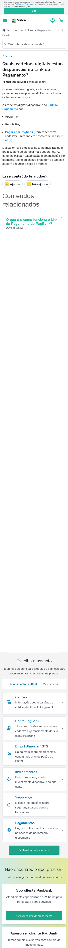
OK (34, 11)
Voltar (8, 56)
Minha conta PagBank (24, 684)
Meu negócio (50, 684)
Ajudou (15, 184)
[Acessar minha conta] (52, 20)
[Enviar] (5, 44)
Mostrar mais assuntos (36, 850)
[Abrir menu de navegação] (5, 20)
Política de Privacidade (25, 4)
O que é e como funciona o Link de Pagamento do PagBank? (31, 222)
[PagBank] (20, 20)
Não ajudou (40, 184)
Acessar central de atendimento (34, 916)
